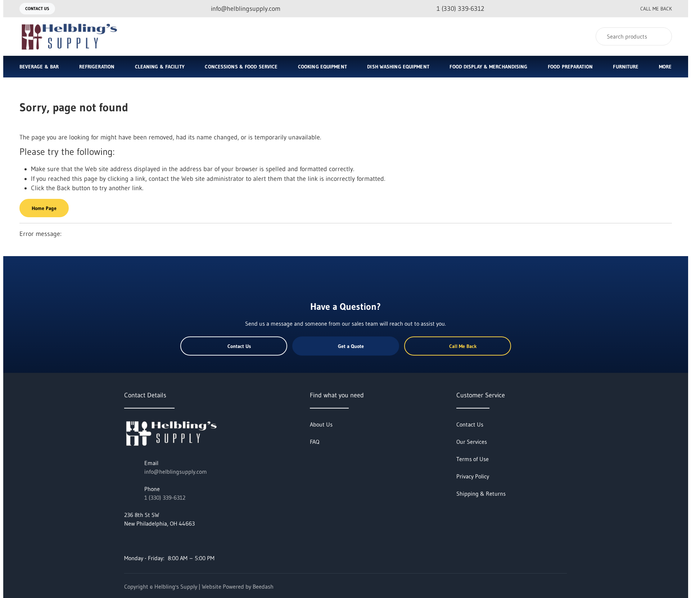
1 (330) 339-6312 (164, 497)
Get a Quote (351, 346)
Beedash (263, 586)
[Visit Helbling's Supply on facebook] (127, 540)
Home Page (44, 208)
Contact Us (37, 8)
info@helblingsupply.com (175, 471)
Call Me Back (656, 8)
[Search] (661, 36)
